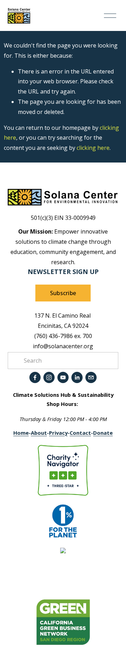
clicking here (93, 148)
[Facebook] (35, 377)
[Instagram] (49, 377)
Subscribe (63, 293)
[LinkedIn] (77, 377)
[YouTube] (63, 377)
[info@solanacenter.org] (91, 377)
